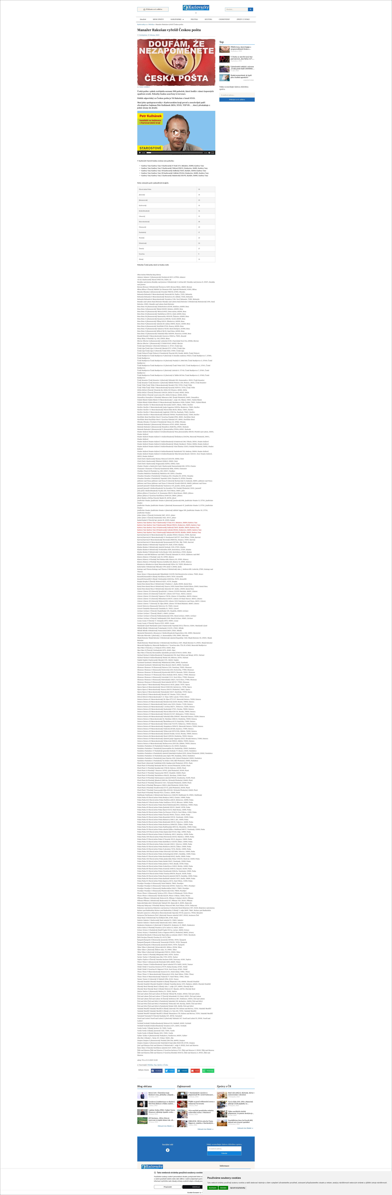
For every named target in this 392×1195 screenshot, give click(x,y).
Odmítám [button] (223, 1188)
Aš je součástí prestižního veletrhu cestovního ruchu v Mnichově (201, 1111)
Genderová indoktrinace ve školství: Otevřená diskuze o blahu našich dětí (162, 1104)
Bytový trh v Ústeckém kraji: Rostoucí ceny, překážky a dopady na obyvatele (161, 1095)
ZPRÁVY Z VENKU (243, 19)
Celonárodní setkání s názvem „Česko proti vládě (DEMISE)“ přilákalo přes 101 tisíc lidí (242, 69)
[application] (176, 133)
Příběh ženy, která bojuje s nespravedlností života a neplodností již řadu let (241, 49)
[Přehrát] (140, 153)
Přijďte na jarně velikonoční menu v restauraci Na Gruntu (201, 1103)
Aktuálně (143, 19)
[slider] (175, 152)
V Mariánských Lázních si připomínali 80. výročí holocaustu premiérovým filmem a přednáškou (201, 1095)
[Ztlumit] (209, 153)
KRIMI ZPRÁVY (158, 19)
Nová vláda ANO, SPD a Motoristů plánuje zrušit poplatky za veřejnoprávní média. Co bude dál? (241, 1104)
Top (155, 1065)
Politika (151, 24)
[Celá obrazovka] (213, 153)
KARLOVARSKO (176, 19)
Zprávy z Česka (162, 1065)
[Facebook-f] (167, 1150)
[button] (176, 133)
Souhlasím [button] (212, 1188)
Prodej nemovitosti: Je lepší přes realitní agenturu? (241, 76)
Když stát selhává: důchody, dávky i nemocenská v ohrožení (241, 1094)
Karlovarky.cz (142, 24)
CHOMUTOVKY (224, 19)
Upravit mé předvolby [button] (237, 1188)
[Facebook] (196, 13)
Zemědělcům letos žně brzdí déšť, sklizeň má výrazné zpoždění (240, 1121)
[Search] (250, 9)
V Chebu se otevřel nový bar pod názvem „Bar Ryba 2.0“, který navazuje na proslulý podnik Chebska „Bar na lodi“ (242, 60)
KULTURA (208, 19)
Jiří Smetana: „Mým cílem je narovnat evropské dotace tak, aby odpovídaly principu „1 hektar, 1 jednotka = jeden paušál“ (161, 1121)
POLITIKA (194, 19)
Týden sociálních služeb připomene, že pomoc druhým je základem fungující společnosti (240, 1113)
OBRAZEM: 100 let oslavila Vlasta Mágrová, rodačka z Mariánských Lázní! (200, 1123)
